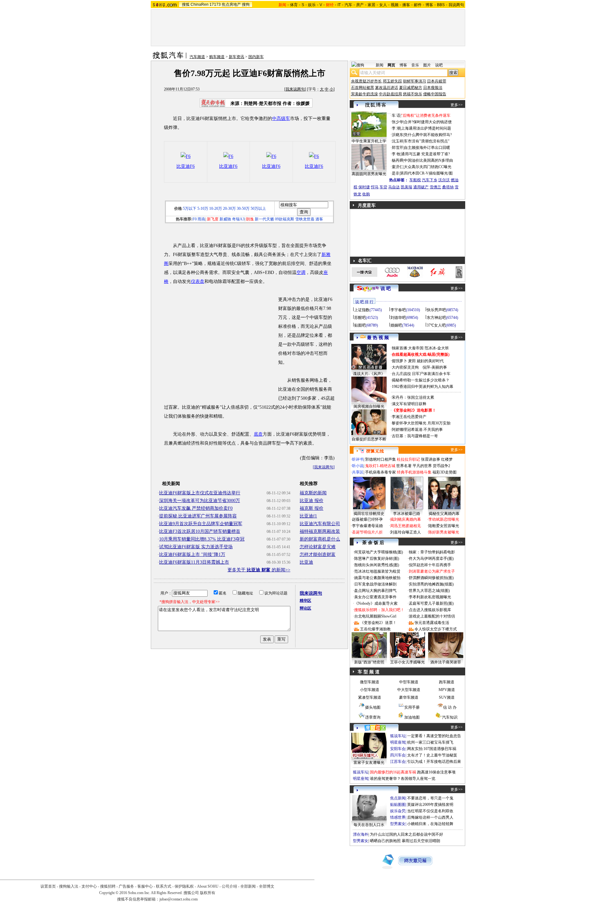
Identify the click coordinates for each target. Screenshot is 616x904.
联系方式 (163, 886)
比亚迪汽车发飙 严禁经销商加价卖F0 (196, 508)
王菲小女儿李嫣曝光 (407, 662)
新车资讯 (236, 57)
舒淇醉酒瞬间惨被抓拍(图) (431, 578)
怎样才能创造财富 (318, 554)
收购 (366, 194)
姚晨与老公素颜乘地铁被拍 (377, 578)
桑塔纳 (448, 187)
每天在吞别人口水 (369, 825)
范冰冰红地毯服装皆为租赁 (377, 571)
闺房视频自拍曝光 (369, 406)
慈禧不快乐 (412, 94)
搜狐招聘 (108, 886)
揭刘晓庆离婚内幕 (405, 519)
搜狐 (186, 4)
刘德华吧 (398, 317)
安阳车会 (398, 748)
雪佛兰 (435, 187)
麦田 (412, 361)
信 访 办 (450, 707)
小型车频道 (369, 689)
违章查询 (373, 717)
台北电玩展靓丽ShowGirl (375, 616)
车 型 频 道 (369, 671)
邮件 (418, 5)
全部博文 (266, 886)
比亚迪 (306, 562)
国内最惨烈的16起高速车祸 (393, 772)
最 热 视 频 (378, 337)
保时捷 (364, 187)
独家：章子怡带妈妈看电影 (432, 552)
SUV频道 (447, 697)
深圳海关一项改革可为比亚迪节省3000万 (199, 500)
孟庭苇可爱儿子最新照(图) (431, 603)
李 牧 (396, 154)
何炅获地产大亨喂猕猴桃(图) (378, 552)
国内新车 (256, 57)
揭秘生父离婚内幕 (444, 513)
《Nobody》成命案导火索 (376, 603)
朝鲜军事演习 (414, 81)
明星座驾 (398, 742)
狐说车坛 (398, 736)
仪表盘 (197, 281)
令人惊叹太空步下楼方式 (436, 629)
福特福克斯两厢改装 (320, 531)
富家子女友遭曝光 (369, 762)
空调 (300, 272)
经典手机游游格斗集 (414, 472)
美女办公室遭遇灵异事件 (375, 597)
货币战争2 (441, 466)
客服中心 (145, 886)
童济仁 (397, 167)
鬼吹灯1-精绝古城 (380, 466)
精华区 (305, 600)
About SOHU (207, 886)
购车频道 (217, 57)
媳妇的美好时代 (430, 361)
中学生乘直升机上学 (369, 141)
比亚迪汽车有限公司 (320, 523)
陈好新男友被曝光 (443, 532)
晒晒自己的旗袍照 (385, 841)
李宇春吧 (398, 310)
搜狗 (246, 4)
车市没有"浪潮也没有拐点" (426, 141)
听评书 (358, 459)
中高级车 (281, 118)
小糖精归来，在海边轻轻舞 (430, 824)
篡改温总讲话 (386, 87)
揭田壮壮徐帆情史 (369, 513)
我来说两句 (295, 89)
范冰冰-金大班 (436, 348)
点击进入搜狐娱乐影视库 (430, 610)
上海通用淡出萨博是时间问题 (426, 128)
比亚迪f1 (308, 516)
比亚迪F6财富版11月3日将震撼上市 (194, 562)
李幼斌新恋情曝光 (443, 519)
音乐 (415, 65)
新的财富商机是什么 (320, 539)
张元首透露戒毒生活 (432, 622)
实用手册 (412, 707)
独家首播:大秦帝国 (408, 348)
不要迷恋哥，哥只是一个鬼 (430, 798)
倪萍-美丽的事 (435, 367)
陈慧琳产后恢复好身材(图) (376, 558)
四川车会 (398, 755)
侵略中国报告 (434, 94)
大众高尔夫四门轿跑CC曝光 (427, 167)
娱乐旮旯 (398, 811)
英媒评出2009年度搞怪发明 (430, 804)
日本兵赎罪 (436, 81)
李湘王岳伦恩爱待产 (409, 416)
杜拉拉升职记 (408, 459)
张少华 (397, 122)
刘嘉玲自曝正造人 (405, 532)
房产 (360, 5)
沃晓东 (397, 134)
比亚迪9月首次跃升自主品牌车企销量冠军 (200, 523)
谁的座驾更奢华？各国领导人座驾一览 (402, 778)
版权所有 (207, 893)
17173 (215, 4)
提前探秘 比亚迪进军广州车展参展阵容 (198, 516)
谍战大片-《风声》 (369, 373)
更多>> (456, 105)
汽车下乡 (429, 180)
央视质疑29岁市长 (366, 81)
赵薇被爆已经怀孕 (367, 519)
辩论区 (305, 608)
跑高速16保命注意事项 (436, 772)
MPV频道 (447, 689)
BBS (441, 5)
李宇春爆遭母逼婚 (367, 526)
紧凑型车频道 (369, 697)
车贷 (383, 187)
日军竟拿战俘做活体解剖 (375, 584)
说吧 (439, 65)
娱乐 (312, 5)
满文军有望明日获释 (409, 404)
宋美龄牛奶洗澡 (364, 94)
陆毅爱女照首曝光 (443, 526)
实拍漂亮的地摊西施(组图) (431, 584)
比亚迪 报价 (311, 500)
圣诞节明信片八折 (367, 532)
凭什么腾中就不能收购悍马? (428, 134)
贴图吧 (360, 325)
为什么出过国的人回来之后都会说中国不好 (406, 834)
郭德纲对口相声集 (380, 459)
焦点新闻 (398, 798)
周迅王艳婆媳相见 (405, 526)
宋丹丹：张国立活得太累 (413, 397)
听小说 (358, 466)
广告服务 (126, 886)
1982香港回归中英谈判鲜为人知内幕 (422, 386)
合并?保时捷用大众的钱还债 (428, 122)
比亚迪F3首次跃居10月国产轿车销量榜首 (199, 531)
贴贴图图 (398, 804)
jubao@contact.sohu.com (178, 899)
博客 (429, 5)
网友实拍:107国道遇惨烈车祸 (431, 748)
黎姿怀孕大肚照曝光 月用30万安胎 (421, 423)
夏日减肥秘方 (410, 87)
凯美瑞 (406, 187)
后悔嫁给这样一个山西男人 (430, 817)
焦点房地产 (231, 4)
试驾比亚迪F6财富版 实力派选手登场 (196, 546)
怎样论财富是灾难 (318, 546)
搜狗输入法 (68, 886)
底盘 (258, 434)
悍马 (375, 187)
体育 (294, 5)
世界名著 (404, 466)
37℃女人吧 (436, 325)
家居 (371, 5)
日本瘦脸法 (432, 87)
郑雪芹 (397, 147)
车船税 (415, 180)
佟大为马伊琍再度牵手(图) (431, 558)
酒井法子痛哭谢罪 (445, 662)
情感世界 (398, 817)
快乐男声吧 (436, 310)
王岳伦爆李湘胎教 (375, 629)
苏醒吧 (360, 317)
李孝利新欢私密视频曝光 (430, 597)
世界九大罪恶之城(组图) (429, 590)
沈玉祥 (397, 141)
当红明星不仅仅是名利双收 (430, 811)
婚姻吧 (396, 325)
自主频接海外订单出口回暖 (427, 147)
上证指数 (362, 310)
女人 (383, 5)
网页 (391, 65)
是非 (395, 173)
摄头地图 (373, 707)
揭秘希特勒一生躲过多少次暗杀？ (420, 380)
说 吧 (386, 288)
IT (339, 5)
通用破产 (421, 187)
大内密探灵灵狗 (405, 367)
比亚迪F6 (185, 166)
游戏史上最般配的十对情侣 (432, 616)
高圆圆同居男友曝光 (369, 174)
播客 (406, 5)
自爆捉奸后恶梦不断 (369, 439)
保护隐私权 (184, 886)
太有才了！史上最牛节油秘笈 (432, 755)
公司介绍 (229, 886)
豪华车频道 (408, 697)
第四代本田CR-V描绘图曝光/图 (426, 173)
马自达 (394, 187)
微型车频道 (369, 682)
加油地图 (412, 717)
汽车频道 (197, 57)
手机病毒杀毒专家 (380, 472)
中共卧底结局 (390, 94)
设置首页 (48, 886)
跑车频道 (446, 682)
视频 (394, 5)
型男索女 (398, 824)
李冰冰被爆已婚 (406, 513)
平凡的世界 (422, 466)
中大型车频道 (408, 689)
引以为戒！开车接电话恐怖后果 (434, 761)
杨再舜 (397, 160)
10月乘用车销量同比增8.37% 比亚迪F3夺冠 (201, 539)
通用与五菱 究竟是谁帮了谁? (425, 154)
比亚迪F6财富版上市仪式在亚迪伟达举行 (199, 492)
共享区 (358, 472)
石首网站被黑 (362, 87)
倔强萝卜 (399, 361)
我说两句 (456, 5)
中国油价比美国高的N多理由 (428, 160)
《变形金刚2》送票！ (378, 622)
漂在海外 (360, 834)
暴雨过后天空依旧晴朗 (421, 841)
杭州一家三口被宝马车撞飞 (430, 742)
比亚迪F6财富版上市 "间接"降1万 (192, 554)
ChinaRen (200, 4)
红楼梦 (447, 459)
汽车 (348, 5)
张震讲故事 (430, 459)
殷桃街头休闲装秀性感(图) (376, 565)
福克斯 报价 (311, 508)
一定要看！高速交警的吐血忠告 (434, 736)
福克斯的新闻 (313, 492)
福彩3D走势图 (444, 472)
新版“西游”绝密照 (369, 662)
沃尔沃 (444, 180)
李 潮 (396, 128)
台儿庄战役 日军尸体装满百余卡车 (421, 373)
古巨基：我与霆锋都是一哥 (415, 436)
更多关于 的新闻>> (258, 569)
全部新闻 (248, 886)
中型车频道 (408, 682)
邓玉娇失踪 (392, 81)
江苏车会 (398, 761)
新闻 (379, 65)
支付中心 (89, 886)
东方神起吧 (436, 317)
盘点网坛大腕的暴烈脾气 (375, 590)
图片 (427, 65)
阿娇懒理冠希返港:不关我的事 (417, 429)
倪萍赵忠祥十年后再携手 (430, 565)
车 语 (396, 115)
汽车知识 (450, 717)
